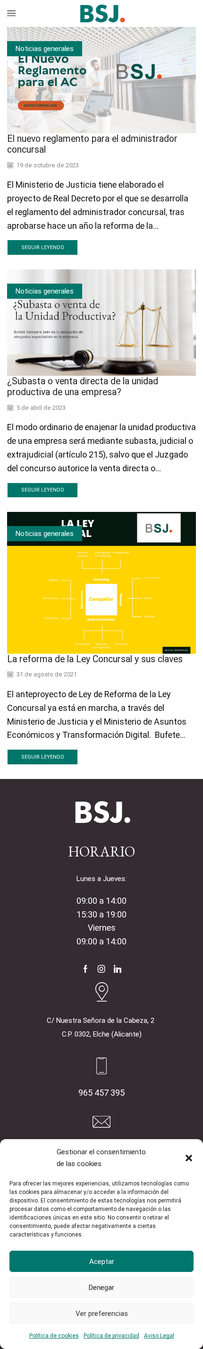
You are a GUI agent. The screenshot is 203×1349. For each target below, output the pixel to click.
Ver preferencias (102, 1313)
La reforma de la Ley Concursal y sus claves (95, 659)
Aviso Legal (159, 1335)
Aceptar (101, 1261)
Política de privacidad (111, 1335)
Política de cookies (54, 1335)
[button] (189, 1158)
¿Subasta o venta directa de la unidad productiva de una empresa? (82, 387)
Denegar (101, 1287)
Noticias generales (45, 48)
